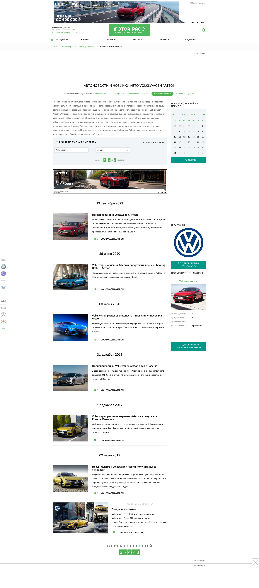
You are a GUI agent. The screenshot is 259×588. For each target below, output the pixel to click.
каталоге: (67, 30)
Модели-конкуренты (185, 94)
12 (184, 137)
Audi (2, 259)
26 (184, 148)
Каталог (85, 40)
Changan (2, 273)
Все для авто (191, 40)
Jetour (2, 294)
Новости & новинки (162, 94)
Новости (111, 40)
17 (175, 142)
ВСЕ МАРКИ (3, 327)
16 (203, 137)
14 (193, 137)
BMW (2, 266)
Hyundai (2, 287)
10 (175, 137)
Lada (2, 308)
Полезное (164, 40)
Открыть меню (52, 42)
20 (189, 142)
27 (189, 148)
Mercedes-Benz (2, 314)
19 (184, 142)
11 (180, 137)
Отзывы (145, 94)
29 (198, 148)
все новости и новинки (154, 142)
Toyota (2, 321)
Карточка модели (101, 94)
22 (198, 142)
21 (193, 142)
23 (203, 142)
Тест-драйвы (62, 40)
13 (189, 137)
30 (203, 148)
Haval (2, 280)
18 (180, 142)
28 (193, 148)
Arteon (100, 150)
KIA (2, 301)
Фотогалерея (133, 94)
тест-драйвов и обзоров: (60, 32)
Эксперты (138, 40)
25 (180, 148)
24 (175, 148)
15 (198, 137)
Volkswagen (61, 150)
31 (175, 153)
